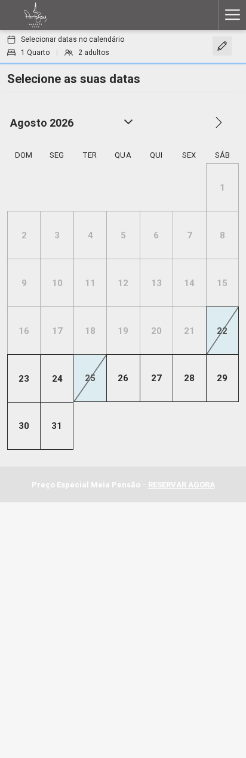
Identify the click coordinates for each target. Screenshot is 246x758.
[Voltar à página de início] (35, 15)
